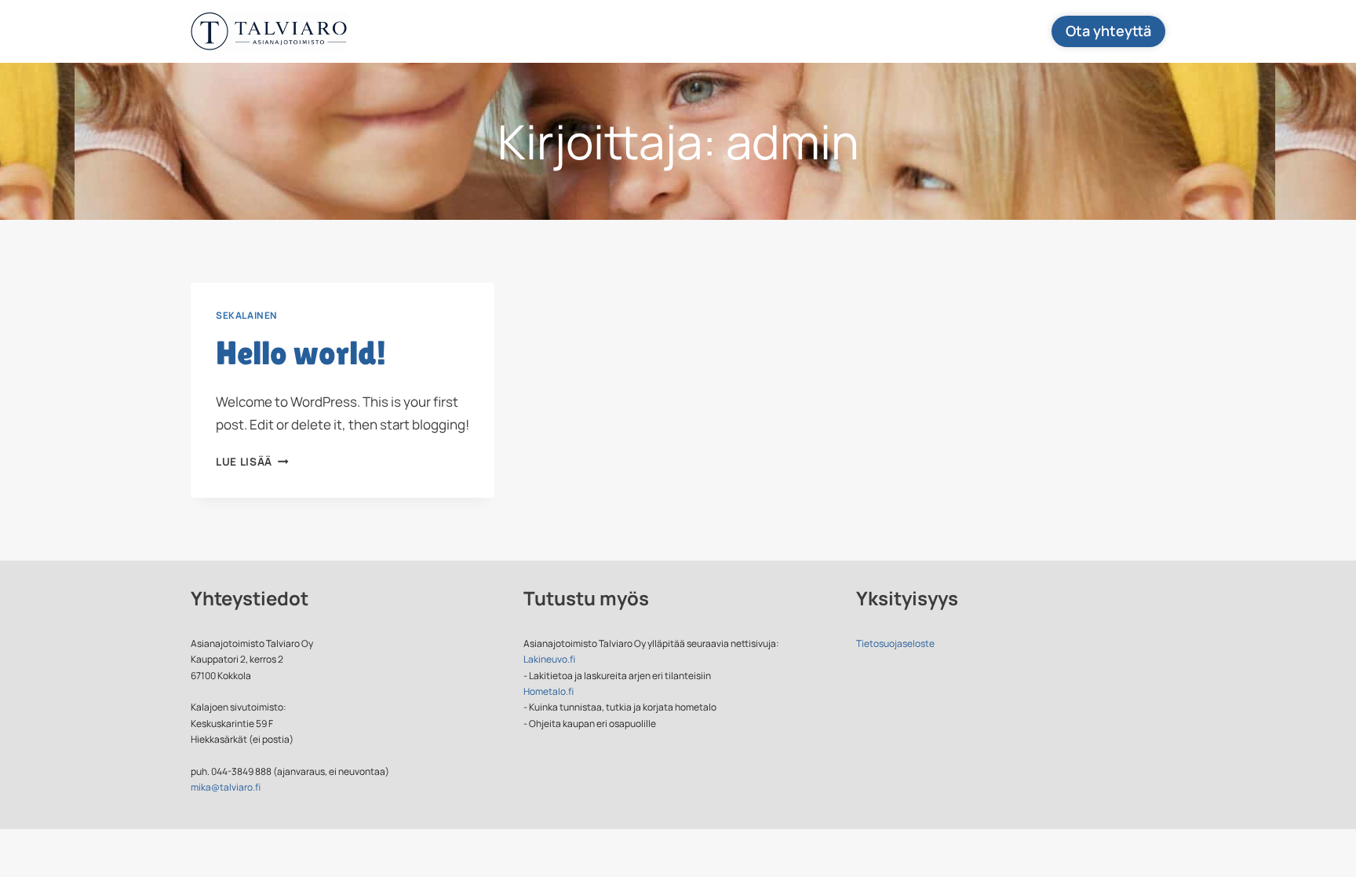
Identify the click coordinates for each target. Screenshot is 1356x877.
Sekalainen (247, 315)
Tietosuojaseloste (895, 643)
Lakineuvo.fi (549, 659)
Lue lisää (252, 462)
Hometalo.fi (548, 691)
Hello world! (301, 352)
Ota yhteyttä (1108, 30)
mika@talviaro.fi (226, 787)
